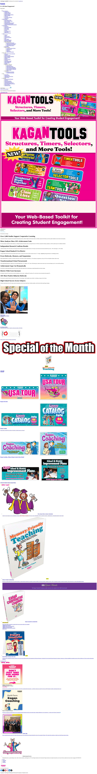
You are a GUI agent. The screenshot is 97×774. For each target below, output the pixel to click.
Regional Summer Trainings (8, 14)
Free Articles (6, 74)
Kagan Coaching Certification (11, 69)
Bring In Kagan (4, 19)
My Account (6, 89)
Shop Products (4, 25)
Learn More (2, 92)
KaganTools (6, 26)
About (3, 33)
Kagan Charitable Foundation (9, 56)
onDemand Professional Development (10, 24)
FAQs (5, 38)
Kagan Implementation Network (9, 83)
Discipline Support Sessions (8, 23)
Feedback (6, 58)
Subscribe (6, 54)
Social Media (6, 46)
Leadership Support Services (9, 82)
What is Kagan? (7, 36)
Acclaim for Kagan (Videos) (11, 48)
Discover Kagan (7, 84)
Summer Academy (7, 13)
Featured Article (7, 75)
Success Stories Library (10, 45)
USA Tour (6, 16)
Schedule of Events (7, 12)
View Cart (2, 89)
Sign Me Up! (20, 1)
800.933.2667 (11, 768)
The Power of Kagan (7, 37)
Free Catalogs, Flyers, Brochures (9, 53)
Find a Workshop (5, 11)
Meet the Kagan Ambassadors (11, 43)
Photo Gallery (6, 39)
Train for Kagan (9, 65)
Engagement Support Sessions (9, 22)
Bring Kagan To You (7, 20)
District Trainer (8, 70)
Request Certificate (7, 59)
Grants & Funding (7, 55)
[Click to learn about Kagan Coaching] (12, 709)
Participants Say (9, 49)
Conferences (6, 18)
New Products (6, 29)
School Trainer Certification (10, 67)
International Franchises (10, 71)
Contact (5, 35)
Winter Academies (7, 15)
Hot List (5, 30)
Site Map (5, 63)
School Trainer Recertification (11, 68)
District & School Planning (8, 79)
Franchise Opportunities (10, 72)
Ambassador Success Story (10, 44)
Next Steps (6, 80)
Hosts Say (8, 50)
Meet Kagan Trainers (9, 66)
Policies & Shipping (7, 32)
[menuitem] (49, 10)
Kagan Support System (8, 81)
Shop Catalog (6, 28)
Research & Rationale (7, 40)
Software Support (7, 57)
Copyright (6, 60)
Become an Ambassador (10, 42)
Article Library (6, 77)
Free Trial (5, 92)
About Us (6, 34)
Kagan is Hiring (7, 62)
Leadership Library (7, 85)
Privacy (3, 759)
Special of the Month (7, 27)
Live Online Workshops (8, 17)
